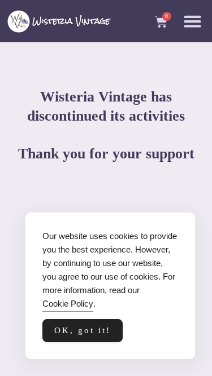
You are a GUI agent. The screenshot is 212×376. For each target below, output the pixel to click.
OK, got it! (82, 330)
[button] (193, 21)
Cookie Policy (67, 303)
